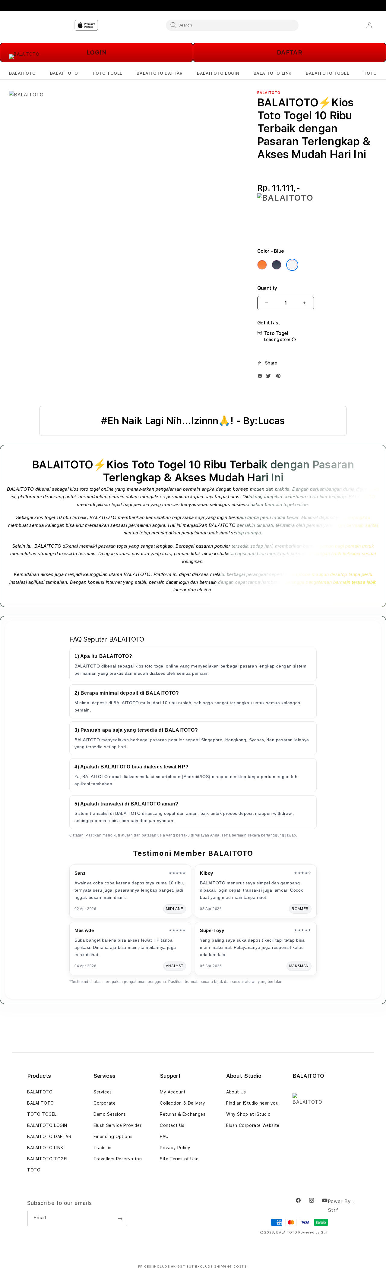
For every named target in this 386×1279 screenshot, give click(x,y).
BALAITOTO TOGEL (48, 1158)
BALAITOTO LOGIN (47, 1125)
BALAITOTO (20, 489)
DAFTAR (289, 52)
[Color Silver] (292, 265)
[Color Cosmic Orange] (262, 265)
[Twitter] (270, 377)
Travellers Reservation (117, 1158)
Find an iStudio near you (252, 1103)
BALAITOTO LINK (45, 1147)
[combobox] (232, 25)
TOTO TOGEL (42, 1114)
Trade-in (102, 1147)
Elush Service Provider (117, 1125)
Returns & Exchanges (182, 1114)
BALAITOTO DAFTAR (49, 1136)
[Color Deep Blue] (276, 265)
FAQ (164, 1136)
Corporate (104, 1103)
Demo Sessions (109, 1114)
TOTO (33, 1170)
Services (102, 1092)
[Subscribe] (120, 1218)
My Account (173, 1092)
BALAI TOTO (40, 1103)
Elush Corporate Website (253, 1125)
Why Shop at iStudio (248, 1114)
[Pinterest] (280, 377)
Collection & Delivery (182, 1103)
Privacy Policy (175, 1147)
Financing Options (112, 1136)
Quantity (267, 288)
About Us (236, 1092)
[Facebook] (261, 377)
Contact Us (172, 1125)
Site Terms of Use (179, 1158)
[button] (22, 73)
